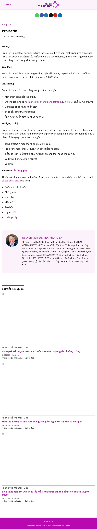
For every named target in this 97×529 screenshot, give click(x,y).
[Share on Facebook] (42, 15)
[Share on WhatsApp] (37, 15)
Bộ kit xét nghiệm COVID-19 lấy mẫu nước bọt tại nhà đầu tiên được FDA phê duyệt (46, 493)
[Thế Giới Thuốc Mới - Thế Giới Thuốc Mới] (48, 5)
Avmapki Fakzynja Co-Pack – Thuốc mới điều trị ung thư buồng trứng (41, 351)
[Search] (94, 4)
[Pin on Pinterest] (55, 15)
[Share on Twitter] (46, 15)
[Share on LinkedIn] (60, 15)
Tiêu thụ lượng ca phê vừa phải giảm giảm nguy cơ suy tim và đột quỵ (42, 421)
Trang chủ (6, 24)
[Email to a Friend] (51, 15)
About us (48, 521)
